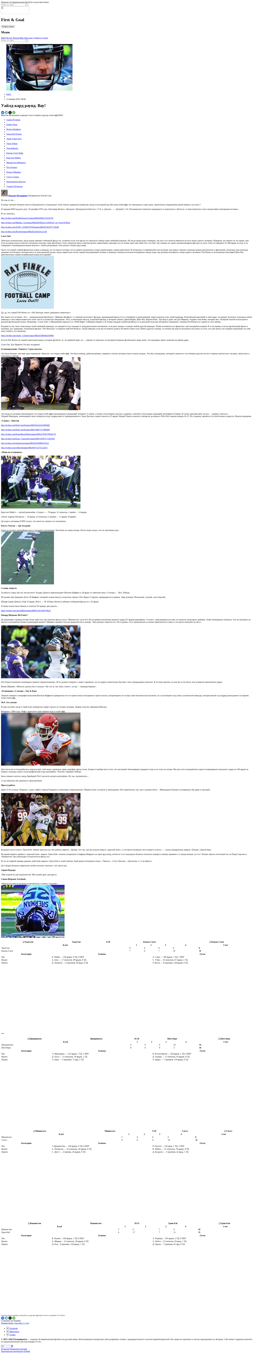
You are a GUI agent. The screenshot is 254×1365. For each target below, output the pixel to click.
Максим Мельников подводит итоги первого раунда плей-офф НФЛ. (32, 115)
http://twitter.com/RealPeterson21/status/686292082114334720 (27, 218)
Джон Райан (11, 143)
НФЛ (3, 38)
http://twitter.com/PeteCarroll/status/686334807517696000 (25, 430)
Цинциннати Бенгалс (16, 182)
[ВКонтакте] (2, 112)
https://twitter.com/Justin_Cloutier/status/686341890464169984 (27, 335)
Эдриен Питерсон (14, 186)
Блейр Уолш (11, 124)
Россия (16, 38)
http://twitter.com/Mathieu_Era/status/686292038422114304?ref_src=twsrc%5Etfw (35, 223)
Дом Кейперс (12, 148)
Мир (22, 38)
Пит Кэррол (11, 167)
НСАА (9, 38)
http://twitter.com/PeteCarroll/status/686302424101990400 (25, 425)
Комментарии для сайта (15, 1323)
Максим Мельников (18, 196)
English (27, 1351)
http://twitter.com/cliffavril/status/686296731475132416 (24, 448)
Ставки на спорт (40, 38)
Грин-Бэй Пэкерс (14, 134)
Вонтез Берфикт (13, 129)
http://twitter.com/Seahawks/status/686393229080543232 (25, 443)
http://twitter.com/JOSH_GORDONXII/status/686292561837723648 (30, 227)
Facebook (13, 1328)
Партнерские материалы (12, 1351)
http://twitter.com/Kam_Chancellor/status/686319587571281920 (28, 439)
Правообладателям (18, 1349)
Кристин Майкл (13, 158)
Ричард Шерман (13, 172)
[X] (10, 112)
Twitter (12, 1335)
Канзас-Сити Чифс (14, 153)
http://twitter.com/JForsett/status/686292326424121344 (24, 231)
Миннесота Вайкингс (16, 162)
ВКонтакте (14, 1331)
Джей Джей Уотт (14, 139)
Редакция (5, 1349)
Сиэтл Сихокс (12, 177)
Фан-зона (28, 38)
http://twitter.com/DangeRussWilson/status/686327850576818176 (28, 434)
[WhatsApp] (13, 112)
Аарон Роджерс (13, 120)
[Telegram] (6, 112)
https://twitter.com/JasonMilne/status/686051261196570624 (26, 611)
